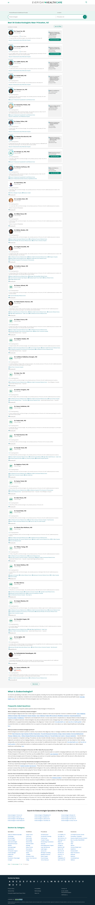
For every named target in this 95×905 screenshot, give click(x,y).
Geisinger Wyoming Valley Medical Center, (38, 276)
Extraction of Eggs (57, 734)
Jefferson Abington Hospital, (16, 192)
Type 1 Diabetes (40, 715)
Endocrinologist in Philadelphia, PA (43, 815)
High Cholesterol (22, 715)
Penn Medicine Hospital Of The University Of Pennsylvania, (22, 349)
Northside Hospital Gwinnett (42, 458)
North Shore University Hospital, (31, 591)
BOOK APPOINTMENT (54, 39)
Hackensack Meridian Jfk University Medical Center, (20, 240)
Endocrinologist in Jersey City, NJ (69, 820)
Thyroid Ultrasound (46, 734)
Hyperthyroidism (12, 718)
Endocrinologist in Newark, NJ (68, 815)
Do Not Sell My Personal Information (66, 891)
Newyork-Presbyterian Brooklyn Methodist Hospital (19, 40)
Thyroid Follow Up (55, 736)
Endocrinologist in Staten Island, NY (16, 820)
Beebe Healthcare (28, 475)
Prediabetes (20, 718)
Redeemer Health (27, 192)
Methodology (38, 891)
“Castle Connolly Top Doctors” (28, 766)
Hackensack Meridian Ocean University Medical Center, (21, 331)
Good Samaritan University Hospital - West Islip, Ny (21, 594)
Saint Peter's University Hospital (39, 240)
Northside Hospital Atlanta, (35, 456)
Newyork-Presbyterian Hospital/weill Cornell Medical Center (22, 99)
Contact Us (64, 888)
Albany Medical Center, (49, 277)
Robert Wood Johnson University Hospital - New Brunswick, (41, 519)
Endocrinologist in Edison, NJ (14, 817)
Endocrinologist (15, 864)
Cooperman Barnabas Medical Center (18, 295)
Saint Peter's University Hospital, (41, 331)
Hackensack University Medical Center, (41, 575)
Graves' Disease (31, 715)
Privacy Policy (11, 888)
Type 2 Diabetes (81, 713)
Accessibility (38, 888)
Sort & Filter (58, 26)
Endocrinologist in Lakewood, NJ (42, 818)
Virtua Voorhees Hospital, (35, 347)
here (9, 726)
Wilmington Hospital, (53, 256)
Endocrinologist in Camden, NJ (68, 817)
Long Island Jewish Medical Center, (47, 591)
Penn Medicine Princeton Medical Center (38, 313)
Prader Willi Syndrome (51, 715)
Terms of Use (11, 891)
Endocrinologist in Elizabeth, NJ (42, 817)
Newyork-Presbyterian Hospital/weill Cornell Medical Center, (22, 115)
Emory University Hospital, (29, 458)
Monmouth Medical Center (15, 540)
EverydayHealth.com (60, 722)
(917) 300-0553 (55, 156)
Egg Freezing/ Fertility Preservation (30, 734)
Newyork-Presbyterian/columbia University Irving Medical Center (23, 178)
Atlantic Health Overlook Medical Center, (18, 258)
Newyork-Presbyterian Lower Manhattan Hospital (19, 116)
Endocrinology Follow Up (43, 736)
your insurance (54, 754)
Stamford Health (13, 576)
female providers (56, 777)
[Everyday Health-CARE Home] (47, 2)
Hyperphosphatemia (75, 715)
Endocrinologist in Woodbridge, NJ (16, 818)
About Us (37, 893)
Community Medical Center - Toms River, (18, 400)
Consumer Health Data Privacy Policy (16, 893)
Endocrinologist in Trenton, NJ (15, 815)
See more (35, 684)
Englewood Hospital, (14, 575)
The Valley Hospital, (56, 539)
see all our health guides (74, 722)
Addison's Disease (12, 715)
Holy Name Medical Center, (25, 575)
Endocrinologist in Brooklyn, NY (68, 818)
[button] (86, 2)
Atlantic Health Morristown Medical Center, (37, 258)
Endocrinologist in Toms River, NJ (42, 820)
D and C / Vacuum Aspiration (68, 736)
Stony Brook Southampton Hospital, (35, 593)
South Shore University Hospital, (16, 591)
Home (9, 864)
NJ (21, 864)
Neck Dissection (16, 734)
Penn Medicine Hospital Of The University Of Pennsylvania (22, 260)
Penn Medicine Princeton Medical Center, (38, 239)
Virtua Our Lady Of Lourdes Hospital (37, 521)
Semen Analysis (66, 734)
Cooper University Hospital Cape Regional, (19, 277)
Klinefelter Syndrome (63, 715)
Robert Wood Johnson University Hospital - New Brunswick (44, 647)
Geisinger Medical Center (15, 279)
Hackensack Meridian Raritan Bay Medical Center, (20, 647)
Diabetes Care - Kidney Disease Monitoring (24, 736)
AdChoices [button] (64, 894)
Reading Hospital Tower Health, (35, 277)
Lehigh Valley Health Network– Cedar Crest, (19, 313)
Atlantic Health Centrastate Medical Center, (19, 239)
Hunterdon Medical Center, (54, 311)
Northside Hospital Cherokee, (16, 458)
